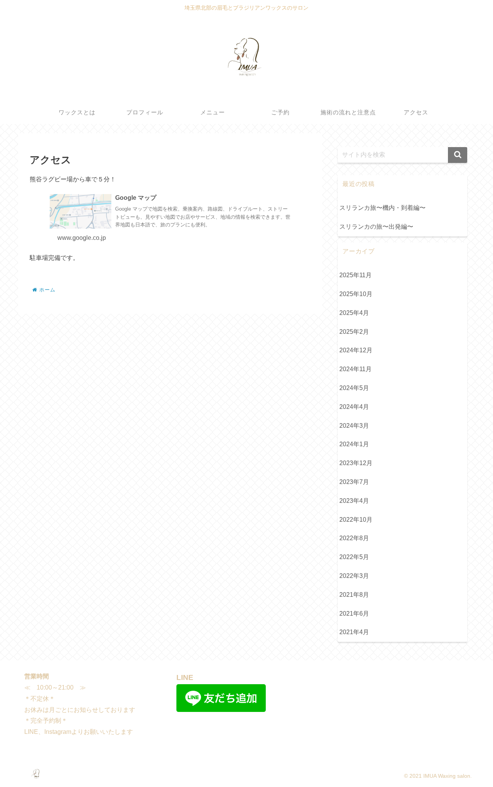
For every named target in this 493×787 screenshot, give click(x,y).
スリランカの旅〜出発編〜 (376, 226)
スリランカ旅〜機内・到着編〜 (382, 207)
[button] (457, 155)
